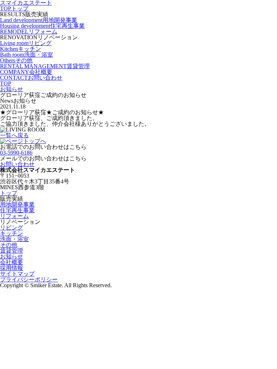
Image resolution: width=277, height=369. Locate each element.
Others (16, 60)
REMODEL (28, 31)
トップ (8, 193)
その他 (8, 245)
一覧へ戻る (14, 135)
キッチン (11, 233)
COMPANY (26, 72)
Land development (38, 20)
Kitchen (20, 49)
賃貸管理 (11, 251)
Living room (26, 43)
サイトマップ (17, 274)
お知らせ (11, 256)
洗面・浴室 (14, 239)
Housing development (42, 26)
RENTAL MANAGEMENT (45, 66)
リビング (11, 227)
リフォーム (14, 216)
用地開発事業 (17, 204)
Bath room (26, 55)
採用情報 (11, 268)
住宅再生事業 (17, 210)
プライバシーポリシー (29, 279)
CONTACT (31, 78)
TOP (14, 8)
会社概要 (11, 262)
